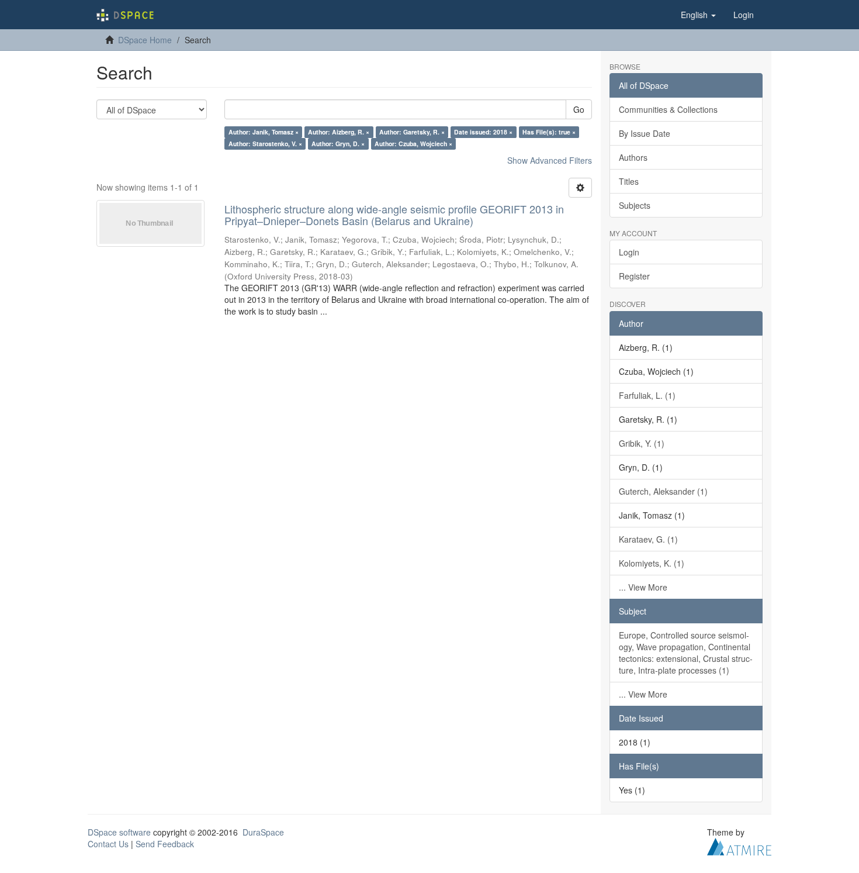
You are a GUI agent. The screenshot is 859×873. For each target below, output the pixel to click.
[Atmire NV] (739, 845)
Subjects (634, 205)
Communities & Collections (668, 109)
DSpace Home (145, 40)
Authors (633, 157)
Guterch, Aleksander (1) (663, 491)
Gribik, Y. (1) (641, 443)
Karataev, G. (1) (648, 539)
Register (634, 276)
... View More (643, 587)
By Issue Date (644, 133)
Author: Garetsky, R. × (412, 131)
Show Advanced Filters (549, 160)
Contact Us (108, 844)
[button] (698, 14)
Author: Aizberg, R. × (338, 131)
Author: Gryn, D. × (338, 143)
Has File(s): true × (549, 131)
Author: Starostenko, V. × (265, 143)
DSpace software (119, 832)
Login (629, 252)
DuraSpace (263, 832)
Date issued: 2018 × (483, 131)
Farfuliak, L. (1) (647, 395)
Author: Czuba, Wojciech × (413, 143)
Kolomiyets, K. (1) (651, 563)
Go (578, 109)
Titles (629, 181)
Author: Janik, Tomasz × (263, 131)
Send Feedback (165, 844)
